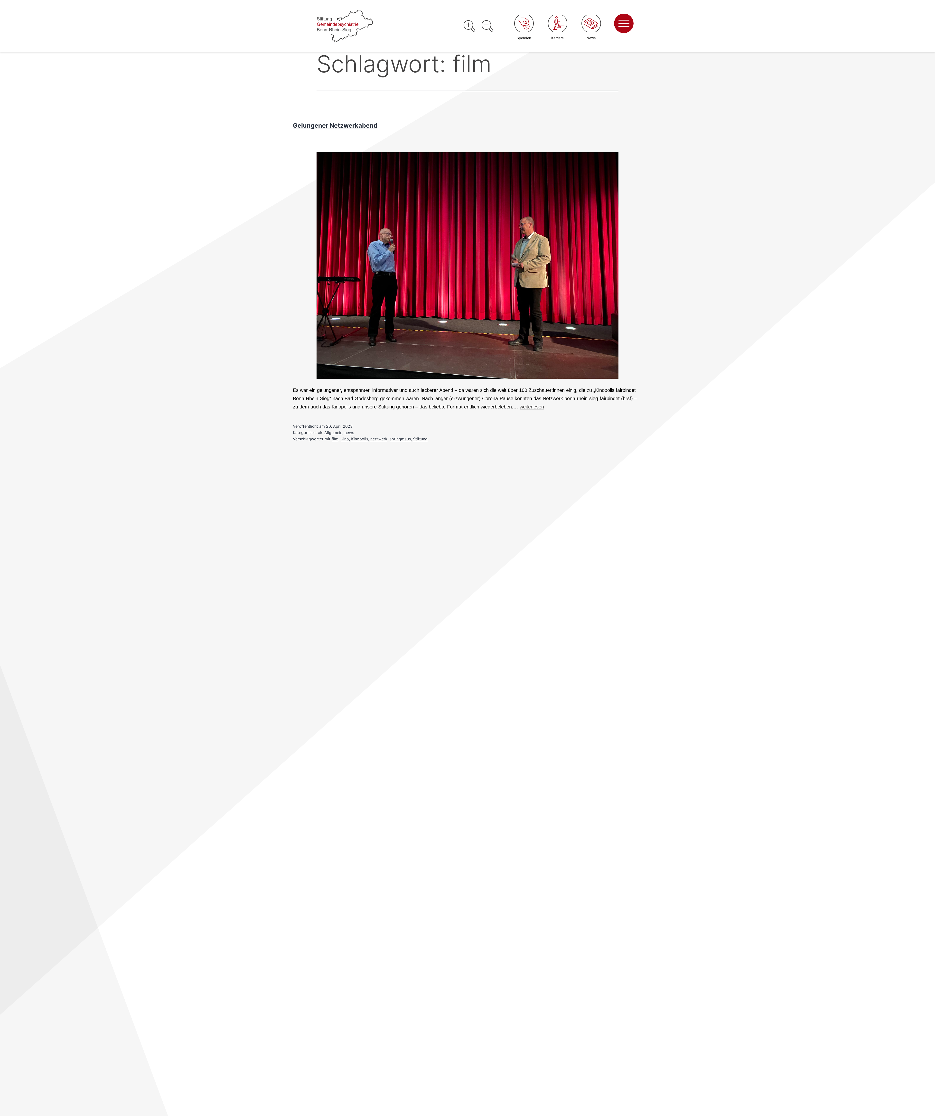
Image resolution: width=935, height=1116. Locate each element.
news (349, 432)
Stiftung (420, 438)
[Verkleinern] (487, 26)
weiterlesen (532, 406)
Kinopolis (359, 438)
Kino (345, 438)
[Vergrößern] (469, 26)
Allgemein (333, 432)
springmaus (400, 438)
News (591, 38)
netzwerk (378, 438)
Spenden (524, 38)
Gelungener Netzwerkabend (335, 125)
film (335, 438)
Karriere (557, 38)
